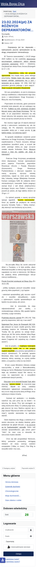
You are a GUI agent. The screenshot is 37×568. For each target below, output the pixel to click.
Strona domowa (11, 482)
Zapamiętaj (10, 541)
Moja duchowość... (13, 496)
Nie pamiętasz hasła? (11, 559)
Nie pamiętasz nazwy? (11, 562)
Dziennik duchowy (12, 487)
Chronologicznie (11, 491)
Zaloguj (18, 554)
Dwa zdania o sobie (13, 500)
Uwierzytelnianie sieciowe (20, 547)
